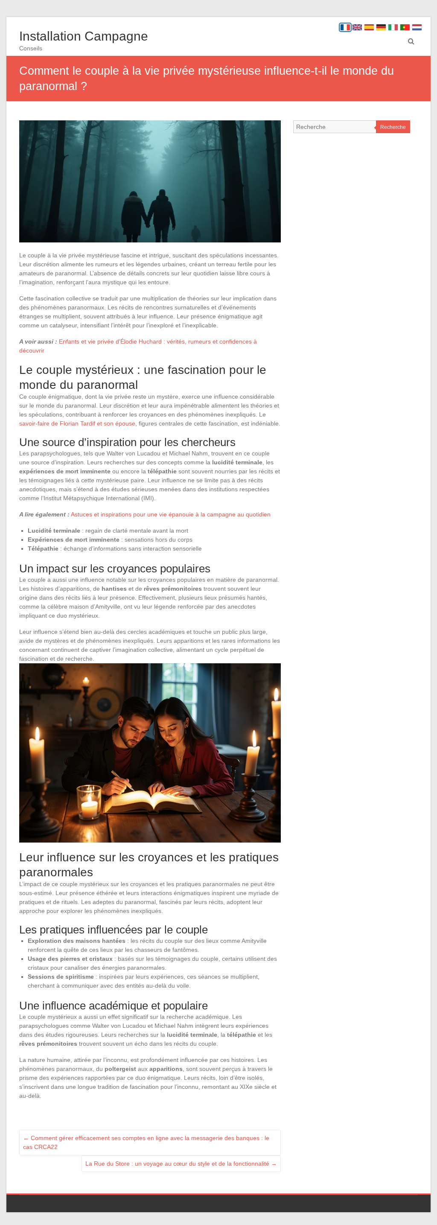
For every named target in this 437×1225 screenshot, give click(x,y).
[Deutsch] (381, 27)
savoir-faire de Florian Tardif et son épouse (77, 423)
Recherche (393, 127)
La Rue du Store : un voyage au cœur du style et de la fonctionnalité (181, 1163)
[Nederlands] (417, 27)
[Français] (345, 27)
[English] (357, 27)
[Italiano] (393, 27)
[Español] (369, 27)
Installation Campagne (83, 36)
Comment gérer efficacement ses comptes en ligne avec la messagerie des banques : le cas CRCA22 (146, 1142)
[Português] (405, 27)
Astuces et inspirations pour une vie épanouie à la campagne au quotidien (171, 514)
